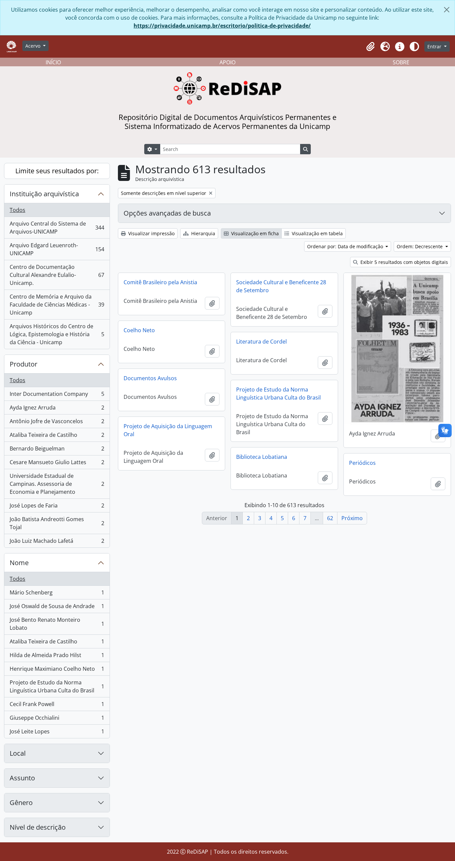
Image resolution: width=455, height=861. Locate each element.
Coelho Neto (139, 330)
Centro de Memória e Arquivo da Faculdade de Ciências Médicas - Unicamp (56, 304)
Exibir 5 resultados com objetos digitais (403, 262)
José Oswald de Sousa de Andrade (56, 607)
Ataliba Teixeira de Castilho (56, 436)
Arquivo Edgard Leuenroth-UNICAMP (56, 249)
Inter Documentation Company (56, 395)
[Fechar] (447, 9)
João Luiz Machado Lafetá (56, 542)
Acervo (33, 46)
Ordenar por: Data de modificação (345, 246)
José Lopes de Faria (56, 507)
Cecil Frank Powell (56, 705)
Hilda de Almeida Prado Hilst (56, 656)
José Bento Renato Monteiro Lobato (56, 623)
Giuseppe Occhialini (56, 719)
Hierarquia (202, 233)
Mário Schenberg (56, 594)
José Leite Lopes (56, 733)
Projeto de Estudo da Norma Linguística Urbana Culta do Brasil (56, 686)
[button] (370, 46)
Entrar (435, 46)
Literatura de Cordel (261, 341)
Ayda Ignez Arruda (56, 409)
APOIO (227, 62)
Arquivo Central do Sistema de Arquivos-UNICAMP (56, 227)
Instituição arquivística (44, 193)
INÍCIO (53, 62)
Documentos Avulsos (150, 378)
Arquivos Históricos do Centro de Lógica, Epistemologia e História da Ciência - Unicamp (56, 334)
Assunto (22, 777)
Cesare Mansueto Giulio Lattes (56, 463)
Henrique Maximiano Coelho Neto (56, 670)
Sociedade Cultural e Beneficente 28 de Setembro (281, 286)
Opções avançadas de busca (167, 213)
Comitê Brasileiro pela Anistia (160, 282)
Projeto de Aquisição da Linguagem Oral (168, 430)
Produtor (23, 364)
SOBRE (401, 62)
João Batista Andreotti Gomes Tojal (56, 523)
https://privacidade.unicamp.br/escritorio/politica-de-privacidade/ (222, 25)
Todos (17, 210)
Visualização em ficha (254, 233)
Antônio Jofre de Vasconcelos (56, 423)
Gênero (21, 802)
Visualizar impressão (151, 233)
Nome (19, 562)
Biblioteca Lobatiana (261, 456)
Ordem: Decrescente (420, 246)
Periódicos (362, 462)
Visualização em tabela (316, 233)
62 (330, 518)
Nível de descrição (38, 827)
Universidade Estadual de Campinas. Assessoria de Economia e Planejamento (56, 483)
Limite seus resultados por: (57, 170)
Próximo (352, 518)
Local (18, 753)
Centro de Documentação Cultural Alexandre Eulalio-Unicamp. (56, 275)
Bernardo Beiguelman (56, 450)
